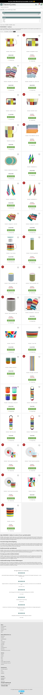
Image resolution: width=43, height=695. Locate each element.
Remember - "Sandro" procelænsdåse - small (11, 283)
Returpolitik (2, 644)
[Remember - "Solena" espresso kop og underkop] (11, 451)
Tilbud (4, 20)
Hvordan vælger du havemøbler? (5, 661)
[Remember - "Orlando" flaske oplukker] (32, 422)
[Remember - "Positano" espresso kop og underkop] (32, 451)
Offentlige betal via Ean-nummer (5, 650)
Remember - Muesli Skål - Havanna (32, 110)
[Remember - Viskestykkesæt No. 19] (11, 189)
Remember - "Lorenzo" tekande (10, 253)
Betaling (2, 646)
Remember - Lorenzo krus (11, 521)
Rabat (2, 657)
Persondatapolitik (3, 626)
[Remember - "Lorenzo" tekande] (11, 243)
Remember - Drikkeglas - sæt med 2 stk (10, 367)
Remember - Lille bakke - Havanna (11, 110)
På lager (4, 21)
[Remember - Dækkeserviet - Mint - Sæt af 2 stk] (11, 160)
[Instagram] (22, 693)
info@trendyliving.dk (6, 682)
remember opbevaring (17, 546)
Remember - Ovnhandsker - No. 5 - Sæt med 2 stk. (11, 81)
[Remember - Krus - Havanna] (11, 131)
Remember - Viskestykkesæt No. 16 (32, 199)
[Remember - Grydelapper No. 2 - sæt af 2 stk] (32, 217)
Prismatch (2, 637)
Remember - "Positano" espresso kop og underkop (32, 461)
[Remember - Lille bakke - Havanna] (11, 101)
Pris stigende (5, 31)
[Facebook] (21, 693)
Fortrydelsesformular (4, 647)
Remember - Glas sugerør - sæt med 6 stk (32, 372)
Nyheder (4, 19)
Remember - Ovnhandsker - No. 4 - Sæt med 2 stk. (32, 81)
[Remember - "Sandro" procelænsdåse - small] (11, 273)
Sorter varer (1, 31)
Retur (1, 640)
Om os (2, 670)
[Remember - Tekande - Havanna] (11, 42)
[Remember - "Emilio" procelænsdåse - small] (32, 273)
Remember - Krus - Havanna (11, 140)
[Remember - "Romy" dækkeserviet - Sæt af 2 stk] (32, 128)
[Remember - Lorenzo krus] (11, 511)
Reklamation (3, 636)
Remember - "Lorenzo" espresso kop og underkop (11, 491)
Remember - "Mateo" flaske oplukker (32, 402)
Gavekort (2, 630)
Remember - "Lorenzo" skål (32, 343)
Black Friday (2, 648)
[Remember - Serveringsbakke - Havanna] (32, 42)
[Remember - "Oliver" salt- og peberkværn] (32, 243)
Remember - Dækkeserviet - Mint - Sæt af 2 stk (11, 170)
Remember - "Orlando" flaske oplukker (32, 431)
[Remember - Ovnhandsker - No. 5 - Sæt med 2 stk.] (11, 72)
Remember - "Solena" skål (11, 343)
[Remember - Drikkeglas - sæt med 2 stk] (11, 360)
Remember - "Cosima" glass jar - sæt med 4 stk (10, 402)
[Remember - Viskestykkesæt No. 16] (32, 189)
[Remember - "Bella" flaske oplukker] (11, 422)
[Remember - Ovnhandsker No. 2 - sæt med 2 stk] (32, 303)
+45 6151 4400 (4, 685)
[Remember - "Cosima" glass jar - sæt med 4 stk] (11, 393)
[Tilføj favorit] (18, 36)
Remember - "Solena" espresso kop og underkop (11, 461)
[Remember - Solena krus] (32, 481)
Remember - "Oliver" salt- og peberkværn (32, 253)
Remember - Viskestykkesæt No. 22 (32, 166)
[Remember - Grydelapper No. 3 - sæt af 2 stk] (11, 217)
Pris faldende (10, 31)
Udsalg (2, 660)
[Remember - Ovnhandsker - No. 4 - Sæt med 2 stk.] (32, 72)
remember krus (11, 546)
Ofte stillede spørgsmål (4, 669)
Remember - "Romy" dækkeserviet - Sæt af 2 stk (32, 135)
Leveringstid (2, 643)
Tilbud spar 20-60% (3, 629)
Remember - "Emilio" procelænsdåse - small (32, 283)
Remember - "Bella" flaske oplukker (11, 431)
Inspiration (2, 664)
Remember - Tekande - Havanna (10, 51)
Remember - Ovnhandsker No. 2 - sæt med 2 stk (32, 312)
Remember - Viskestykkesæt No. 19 (11, 199)
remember (15, 539)
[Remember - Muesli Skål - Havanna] (32, 101)
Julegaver (2, 655)
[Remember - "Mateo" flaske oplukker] (32, 393)
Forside (1, 24)
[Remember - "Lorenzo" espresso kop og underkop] (11, 481)
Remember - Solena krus (32, 491)
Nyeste (14, 31)
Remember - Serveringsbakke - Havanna (32, 51)
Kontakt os (2, 671)
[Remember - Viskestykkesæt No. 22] (32, 159)
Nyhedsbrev (2, 627)
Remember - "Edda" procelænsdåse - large (11, 313)
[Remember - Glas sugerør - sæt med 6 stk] (32, 363)
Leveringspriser (3, 641)
